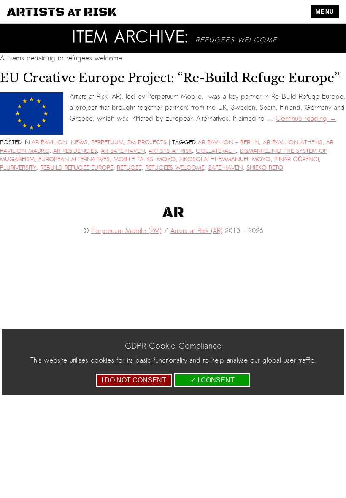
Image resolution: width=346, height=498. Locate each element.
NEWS (79, 142)
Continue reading (306, 119)
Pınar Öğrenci (296, 159)
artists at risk (170, 150)
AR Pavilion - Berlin (228, 142)
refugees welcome (174, 167)
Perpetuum (107, 142)
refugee (129, 167)
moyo (166, 159)
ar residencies (75, 150)
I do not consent (133, 380)
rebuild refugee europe (76, 167)
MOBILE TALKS (133, 159)
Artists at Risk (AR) (196, 231)
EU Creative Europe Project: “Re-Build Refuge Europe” (170, 78)
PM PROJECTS (147, 142)
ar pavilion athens (292, 142)
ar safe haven (123, 150)
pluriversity (18, 167)
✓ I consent (212, 380)
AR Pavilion (49, 142)
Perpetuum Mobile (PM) (127, 231)
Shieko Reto (264, 167)
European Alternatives (74, 159)
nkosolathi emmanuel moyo (224, 159)
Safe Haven (225, 167)
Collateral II (216, 150)
